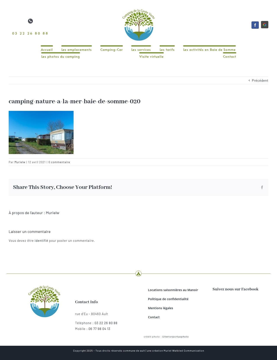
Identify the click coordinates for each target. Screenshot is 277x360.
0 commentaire (59, 162)
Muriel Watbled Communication (184, 350)
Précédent (260, 80)
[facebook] (255, 25)
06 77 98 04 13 (99, 329)
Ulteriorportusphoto (175, 336)
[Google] (264, 24)
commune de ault (134, 350)
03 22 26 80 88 (30, 33)
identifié (41, 240)
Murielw (19, 162)
